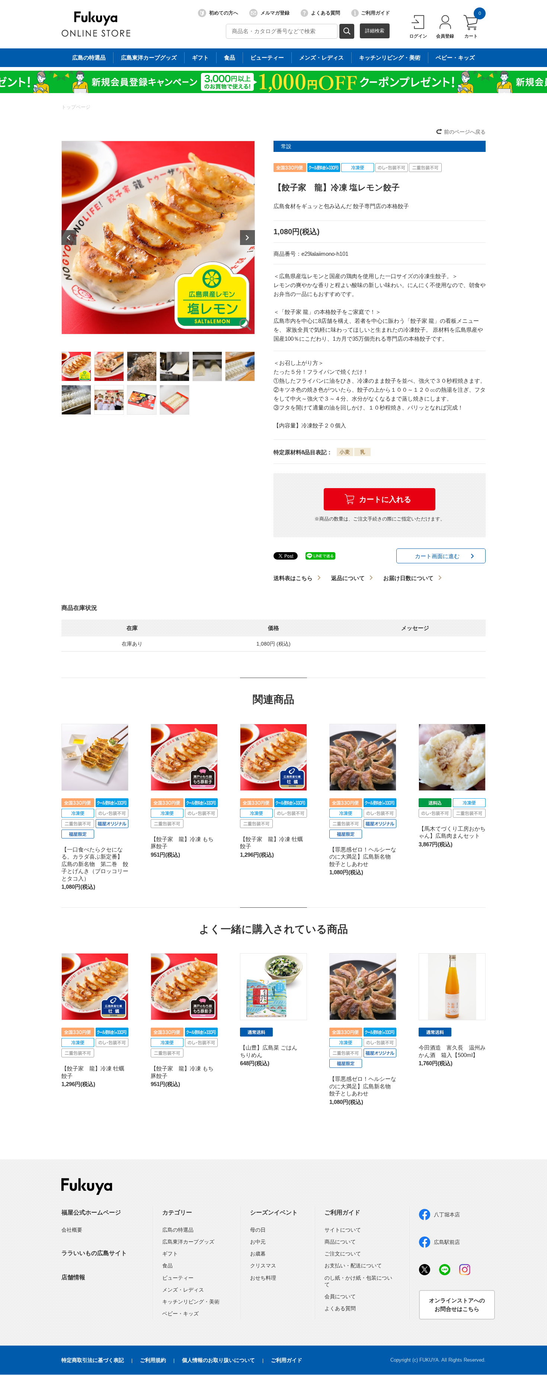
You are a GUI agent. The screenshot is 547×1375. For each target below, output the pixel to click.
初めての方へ (223, 13)
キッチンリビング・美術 (389, 57)
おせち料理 (263, 1278)
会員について (340, 1296)
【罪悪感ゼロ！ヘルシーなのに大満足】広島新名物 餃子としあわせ (362, 856)
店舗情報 (73, 1277)
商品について (340, 1242)
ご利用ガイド (375, 13)
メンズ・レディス (321, 57)
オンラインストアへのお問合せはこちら (457, 1304)
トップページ (75, 107)
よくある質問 (325, 13)
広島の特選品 (89, 57)
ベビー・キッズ (455, 57)
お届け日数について (408, 578)
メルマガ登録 (275, 13)
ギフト (200, 57)
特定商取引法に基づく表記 (92, 1360)
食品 (229, 57)
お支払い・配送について (353, 1266)
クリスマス (263, 1266)
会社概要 (71, 1230)
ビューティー (267, 57)
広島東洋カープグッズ (149, 57)
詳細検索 (374, 31)
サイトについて (342, 1230)
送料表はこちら (293, 578)
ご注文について (342, 1254)
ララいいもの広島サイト (94, 1253)
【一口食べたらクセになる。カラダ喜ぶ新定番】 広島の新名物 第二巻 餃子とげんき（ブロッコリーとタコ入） (94, 864)
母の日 (258, 1230)
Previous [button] (68, 237)
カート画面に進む (437, 556)
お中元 (258, 1242)
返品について (348, 578)
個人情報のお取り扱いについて (218, 1360)
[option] (158, 237)
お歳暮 (258, 1254)
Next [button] (247, 237)
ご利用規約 (153, 1360)
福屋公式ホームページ (91, 1212)
